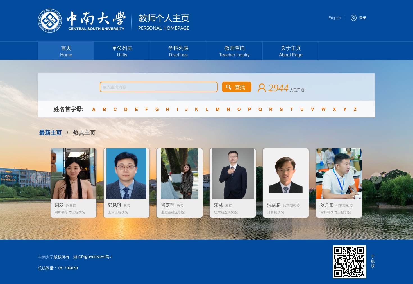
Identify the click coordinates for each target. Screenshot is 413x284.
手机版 (373, 261)
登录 (362, 17)
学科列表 (178, 51)
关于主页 (291, 51)
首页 (66, 51)
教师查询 (234, 51)
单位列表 (122, 51)
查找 (240, 86)
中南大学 (46, 257)
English (334, 17)
